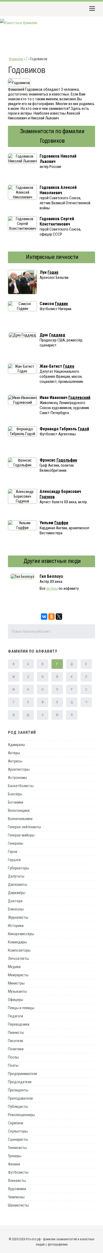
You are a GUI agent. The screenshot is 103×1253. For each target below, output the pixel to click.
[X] (59, 616)
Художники (17, 1188)
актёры (52, 588)
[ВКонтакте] (44, 616)
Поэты (13, 1065)
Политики (16, 1049)
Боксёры (15, 794)
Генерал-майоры (21, 835)
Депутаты (16, 876)
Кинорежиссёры (21, 933)
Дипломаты (17, 884)
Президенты (18, 1090)
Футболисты (18, 1172)
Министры (16, 983)
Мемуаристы (18, 975)
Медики (14, 966)
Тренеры (14, 1156)
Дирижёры (16, 892)
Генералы (15, 843)
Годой (83, 428)
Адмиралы (16, 744)
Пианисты (16, 1032)
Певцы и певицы (21, 1007)
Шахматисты (18, 1205)
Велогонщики (19, 810)
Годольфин (67, 460)
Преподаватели (20, 1098)
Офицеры (15, 999)
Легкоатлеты (18, 958)
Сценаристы (18, 1139)
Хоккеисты (17, 1180)
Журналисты (18, 917)
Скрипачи (15, 1123)
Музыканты (17, 991)
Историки (16, 925)
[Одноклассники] (51, 616)
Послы (13, 1057)
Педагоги (15, 1016)
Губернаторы (18, 868)
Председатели (19, 1081)
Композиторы (19, 950)
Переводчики (18, 1024)
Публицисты (18, 1106)
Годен (68, 366)
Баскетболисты (21, 785)
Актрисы (15, 761)
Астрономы (17, 777)
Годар (53, 272)
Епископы (16, 909)
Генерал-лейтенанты (24, 827)
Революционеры (21, 1114)
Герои (12, 851)
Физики (14, 1164)
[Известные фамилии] (18, 22)
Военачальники (20, 818)
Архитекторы (19, 769)
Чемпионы (16, 1197)
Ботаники (15, 802)
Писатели (15, 1040)
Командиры (17, 942)
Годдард (57, 334)
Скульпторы (18, 1131)
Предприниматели (22, 1073)
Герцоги (14, 859)
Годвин (61, 303)
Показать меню (90, 9)
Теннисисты (17, 1147)
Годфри (61, 522)
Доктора (15, 901)
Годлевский (79, 397)
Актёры (14, 753)
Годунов (47, 496)
